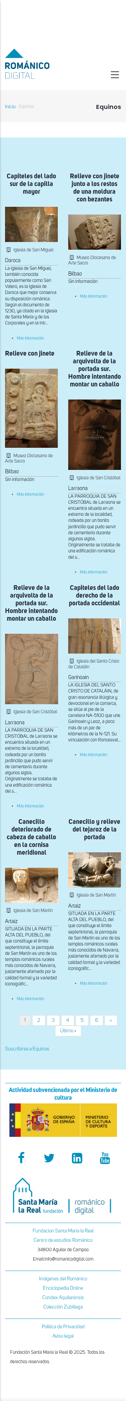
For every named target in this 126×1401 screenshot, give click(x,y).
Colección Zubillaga (63, 1306)
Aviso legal (63, 1336)
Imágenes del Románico (63, 1278)
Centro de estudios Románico (63, 1240)
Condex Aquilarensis (63, 1297)
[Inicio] (42, 63)
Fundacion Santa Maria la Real (63, 1230)
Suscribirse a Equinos (27, 1048)
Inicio (10, 106)
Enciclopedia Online (63, 1288)
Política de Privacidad (63, 1326)
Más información (30, 339)
